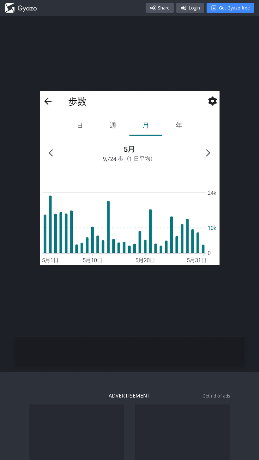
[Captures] (21, 8)
